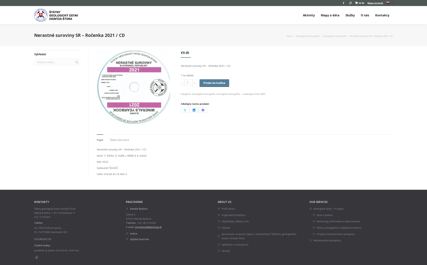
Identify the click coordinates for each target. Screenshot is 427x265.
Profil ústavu (228, 208)
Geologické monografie (203, 93)
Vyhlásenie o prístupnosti (235, 244)
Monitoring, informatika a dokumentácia (338, 221)
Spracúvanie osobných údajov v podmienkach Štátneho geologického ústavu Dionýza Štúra (259, 236)
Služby (350, 15)
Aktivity (309, 15)
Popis (100, 140)
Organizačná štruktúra (233, 215)
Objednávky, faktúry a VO (235, 221)
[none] (389, 3)
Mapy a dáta (330, 15)
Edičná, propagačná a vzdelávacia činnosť (339, 227)
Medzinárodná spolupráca (327, 240)
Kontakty (382, 15)
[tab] (100, 138)
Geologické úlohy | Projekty (328, 208)
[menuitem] (389, 3)
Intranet (226, 250)
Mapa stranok (375, 3)
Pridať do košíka (214, 83)
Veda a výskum (325, 215)
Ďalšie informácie (119, 140)
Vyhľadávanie (76, 62)
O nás (365, 15)
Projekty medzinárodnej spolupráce (336, 234)
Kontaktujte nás (42, 238)
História (226, 227)
